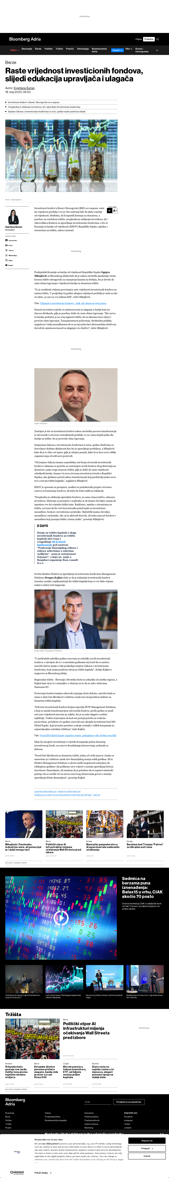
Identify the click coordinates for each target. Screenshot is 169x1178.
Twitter (127, 1124)
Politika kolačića (91, 1117)
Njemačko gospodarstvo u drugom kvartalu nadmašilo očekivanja (102, 847)
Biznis (38, 49)
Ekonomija (27, 49)
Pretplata (148, 39)
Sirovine (8, 1064)
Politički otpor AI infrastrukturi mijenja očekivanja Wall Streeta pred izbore (63, 848)
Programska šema (52, 1117)
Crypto (66, 1064)
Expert (116, 50)
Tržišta (59, 49)
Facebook (128, 1117)
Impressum (89, 1113)
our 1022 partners (51, 1144)
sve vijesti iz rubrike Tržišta (16, 1089)
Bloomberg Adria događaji (56, 1120)
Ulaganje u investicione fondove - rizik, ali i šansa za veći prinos (73, 303)
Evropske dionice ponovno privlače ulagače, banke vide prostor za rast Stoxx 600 (46, 1072)
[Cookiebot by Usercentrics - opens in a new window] (17, 1173)
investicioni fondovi (69, 792)
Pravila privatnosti (92, 1120)
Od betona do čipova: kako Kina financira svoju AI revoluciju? (22, 996)
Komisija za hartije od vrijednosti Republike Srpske (63, 795)
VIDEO (13, 50)
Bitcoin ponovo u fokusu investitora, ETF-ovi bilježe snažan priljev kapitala (74, 1072)
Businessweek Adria (99, 50)
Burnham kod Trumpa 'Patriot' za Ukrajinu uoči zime (145, 845)
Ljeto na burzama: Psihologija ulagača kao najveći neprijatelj (63, 996)
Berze (7, 841)
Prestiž (70, 49)
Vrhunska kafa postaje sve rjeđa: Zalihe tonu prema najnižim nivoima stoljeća (16, 1072)
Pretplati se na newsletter (128, 1102)
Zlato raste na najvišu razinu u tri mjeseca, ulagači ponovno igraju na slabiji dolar (103, 1072)
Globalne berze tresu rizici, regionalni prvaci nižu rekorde (144, 996)
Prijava (139, 39)
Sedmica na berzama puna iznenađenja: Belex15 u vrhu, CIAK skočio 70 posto (142, 887)
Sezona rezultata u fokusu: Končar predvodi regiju (104, 996)
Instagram (128, 1120)
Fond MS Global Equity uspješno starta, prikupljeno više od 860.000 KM (78, 735)
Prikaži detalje (41, 1173)
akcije (96, 795)
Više (127, 49)
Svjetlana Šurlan (24, 88)
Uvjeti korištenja (91, 1124)
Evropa (89, 841)
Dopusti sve (147, 1141)
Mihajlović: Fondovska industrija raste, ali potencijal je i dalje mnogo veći (23, 847)
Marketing (88, 1128)
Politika (49, 49)
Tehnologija (83, 49)
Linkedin (127, 1128)
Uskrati (147, 1156)
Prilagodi (145, 1148)
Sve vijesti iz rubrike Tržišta (16, 863)
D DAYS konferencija (45, 792)
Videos (48, 1113)
